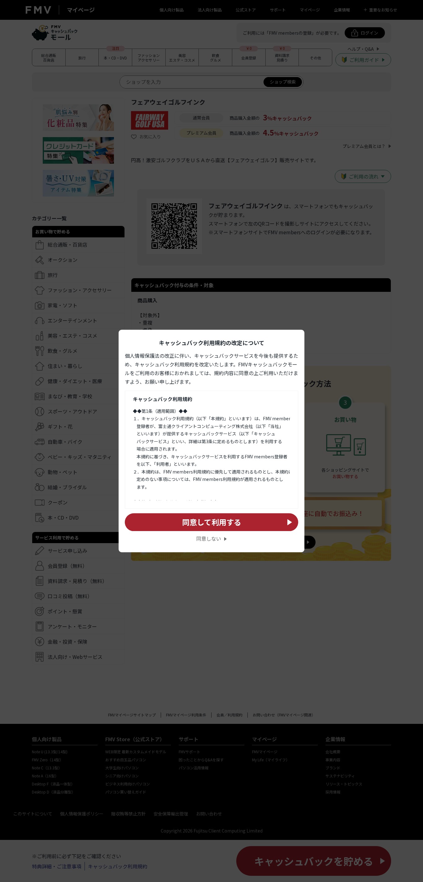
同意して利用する (211, 522)
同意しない (208, 539)
